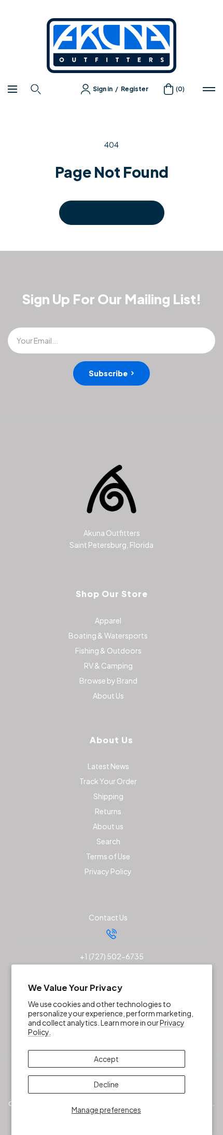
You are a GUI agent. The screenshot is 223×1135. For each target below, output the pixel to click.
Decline (106, 1084)
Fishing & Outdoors (108, 650)
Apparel (108, 620)
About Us (108, 695)
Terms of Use (108, 856)
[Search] (37, 89)
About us (108, 826)
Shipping (108, 796)
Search (108, 841)
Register (134, 89)
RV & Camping (108, 665)
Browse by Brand (108, 680)
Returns (108, 811)
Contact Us (108, 917)
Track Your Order (108, 781)
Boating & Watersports (108, 635)
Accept (106, 1058)
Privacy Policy (108, 871)
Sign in (103, 89)
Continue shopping (112, 212)
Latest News (108, 766)
